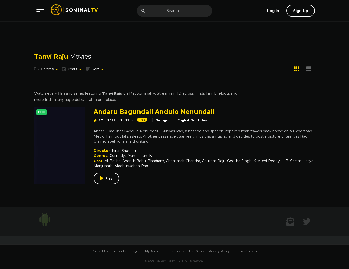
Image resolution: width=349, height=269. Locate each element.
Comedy (117, 155)
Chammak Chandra (183, 161)
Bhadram (156, 161)
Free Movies (176, 251)
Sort (95, 69)
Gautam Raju (213, 161)
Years (72, 69)
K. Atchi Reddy (266, 161)
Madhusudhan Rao (131, 166)
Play (108, 178)
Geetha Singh (239, 161)
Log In (136, 251)
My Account (154, 251)
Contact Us (99, 251)
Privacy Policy (219, 251)
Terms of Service (246, 251)
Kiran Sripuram (124, 150)
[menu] (40, 11)
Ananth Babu (134, 161)
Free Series (196, 251)
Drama (133, 155)
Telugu (162, 120)
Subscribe (119, 251)
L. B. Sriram (291, 161)
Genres (47, 69)
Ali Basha (112, 161)
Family (146, 155)
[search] (143, 11)
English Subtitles (192, 120)
